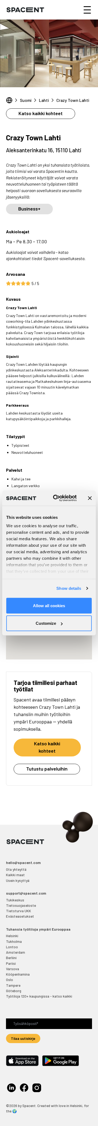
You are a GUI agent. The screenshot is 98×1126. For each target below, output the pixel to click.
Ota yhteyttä (16, 869)
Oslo (9, 979)
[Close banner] (90, 498)
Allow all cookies (49, 605)
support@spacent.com (26, 893)
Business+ (29, 209)
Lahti (44, 100)
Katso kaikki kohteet (41, 113)
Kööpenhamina (18, 974)
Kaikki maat (15, 874)
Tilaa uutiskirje (23, 1038)
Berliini (11, 957)
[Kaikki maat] (9, 100)
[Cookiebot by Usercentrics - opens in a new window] (56, 498)
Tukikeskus (15, 900)
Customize (46, 623)
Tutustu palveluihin (47, 769)
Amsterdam (15, 952)
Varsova (12, 968)
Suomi (26, 100)
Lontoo (12, 946)
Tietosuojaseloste (21, 905)
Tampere (13, 985)
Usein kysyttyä (17, 880)
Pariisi (11, 963)
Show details (68, 588)
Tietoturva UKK (18, 910)
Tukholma (14, 941)
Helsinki (12, 935)
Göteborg (13, 990)
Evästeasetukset (20, 916)
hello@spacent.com (23, 862)
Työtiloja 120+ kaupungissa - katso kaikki (39, 996)
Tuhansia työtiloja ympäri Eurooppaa (38, 929)
